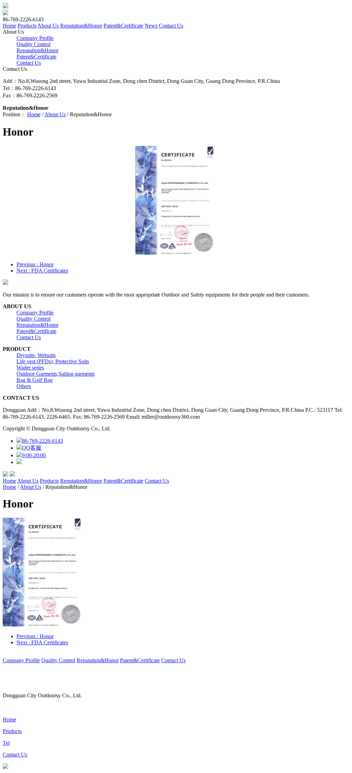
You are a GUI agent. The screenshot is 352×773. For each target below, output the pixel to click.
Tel (6, 743)
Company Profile (35, 38)
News (151, 26)
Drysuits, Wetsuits (36, 355)
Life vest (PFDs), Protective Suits (52, 361)
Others (23, 386)
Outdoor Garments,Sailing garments (55, 374)
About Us (48, 26)
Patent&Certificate (123, 26)
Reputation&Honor (81, 26)
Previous (35, 264)
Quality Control (33, 44)
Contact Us (171, 26)
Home (9, 26)
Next (42, 270)
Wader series (30, 368)
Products (27, 26)
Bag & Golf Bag (34, 380)
